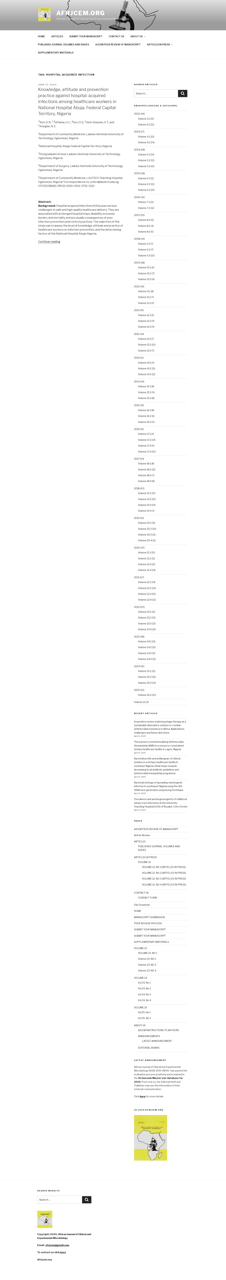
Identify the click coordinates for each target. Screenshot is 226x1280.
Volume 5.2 (144, 160)
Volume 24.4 (145, 659)
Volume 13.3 (144, 350)
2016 (136, 429)
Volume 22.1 (144, 582)
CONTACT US (116, 36)
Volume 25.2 (145, 676)
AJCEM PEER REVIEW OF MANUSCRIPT (118, 44)
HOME (41, 36)
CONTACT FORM (147, 897)
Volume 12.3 (144, 326)
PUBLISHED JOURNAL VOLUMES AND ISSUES (63, 44)
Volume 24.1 (144, 641)
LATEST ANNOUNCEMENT (157, 1041)
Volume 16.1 (144, 410)
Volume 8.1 (144, 219)
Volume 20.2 (145, 528)
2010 (137, 286)
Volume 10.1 (144, 267)
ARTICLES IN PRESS (158, 44)
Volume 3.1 (144, 118)
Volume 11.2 (144, 297)
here (63, 1252)
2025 (137, 690)
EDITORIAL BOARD (148, 1047)
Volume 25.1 (144, 671)
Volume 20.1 (144, 522)
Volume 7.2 (144, 208)
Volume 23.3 (144, 623)
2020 (137, 547)
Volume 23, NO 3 (147, 964)
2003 (137, 131)
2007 (137, 215)
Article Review (142, 835)
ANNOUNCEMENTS (149, 1036)
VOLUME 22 (144, 862)
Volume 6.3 (144, 189)
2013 (136, 357)
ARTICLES (57, 36)
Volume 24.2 (145, 647)
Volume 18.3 (144, 475)
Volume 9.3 (144, 255)
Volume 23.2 (144, 617)
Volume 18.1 (144, 463)
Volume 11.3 (144, 303)
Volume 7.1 (144, 202)
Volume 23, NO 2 (147, 958)
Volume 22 (140, 702)
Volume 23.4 (145, 629)
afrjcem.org (80, 13)
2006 (137, 197)
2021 (136, 577)
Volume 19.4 (144, 510)
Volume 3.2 (144, 124)
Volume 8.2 (144, 225)
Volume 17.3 (144, 445)
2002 (137, 113)
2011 (136, 310)
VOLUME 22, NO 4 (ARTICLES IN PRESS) (164, 884)
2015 (136, 405)
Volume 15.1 (144, 386)
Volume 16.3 (144, 422)
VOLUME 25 (140, 1007)
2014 (136, 381)
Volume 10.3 (144, 279)
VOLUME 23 (140, 948)
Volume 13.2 (144, 344)
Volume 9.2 (144, 249)
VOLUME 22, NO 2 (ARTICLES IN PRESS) (164, 872)
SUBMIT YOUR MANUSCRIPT (85, 36)
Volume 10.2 (144, 273)
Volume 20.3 (145, 534)
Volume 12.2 (144, 321)
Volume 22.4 (145, 599)
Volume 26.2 (145, 694)
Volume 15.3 (144, 398)
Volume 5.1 (144, 154)
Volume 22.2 (144, 588)
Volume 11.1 (144, 291)
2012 (136, 334)
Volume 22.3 (144, 593)
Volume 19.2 (144, 499)
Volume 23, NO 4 (147, 970)
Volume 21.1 (144, 552)
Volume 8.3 (144, 231)
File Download (142, 904)
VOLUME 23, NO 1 (147, 953)
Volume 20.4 (145, 540)
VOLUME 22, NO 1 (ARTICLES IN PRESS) (164, 867)
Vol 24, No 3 (144, 994)
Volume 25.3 (145, 682)
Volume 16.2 (144, 416)
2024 (137, 666)
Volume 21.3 (144, 564)
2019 (136, 518)
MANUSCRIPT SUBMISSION (149, 917)
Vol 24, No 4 (144, 1000)
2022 (137, 607)
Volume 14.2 (144, 368)
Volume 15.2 (144, 392)
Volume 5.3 (144, 166)
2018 (136, 488)
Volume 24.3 (145, 653)
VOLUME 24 (140, 977)
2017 (136, 458)
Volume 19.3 (144, 505)
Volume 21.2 (144, 558)
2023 (137, 636)
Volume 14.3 (144, 374)
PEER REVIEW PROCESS (148, 923)
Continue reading (49, 241)
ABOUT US (136, 36)
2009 (137, 262)
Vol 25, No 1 (144, 1012)
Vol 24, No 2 (144, 988)
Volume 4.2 (144, 142)
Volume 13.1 (144, 338)
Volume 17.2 (144, 439)
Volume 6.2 (144, 184)
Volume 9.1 (144, 243)
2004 (137, 149)
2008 (137, 238)
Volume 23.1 (144, 611)
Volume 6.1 (144, 178)
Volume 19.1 (144, 493)
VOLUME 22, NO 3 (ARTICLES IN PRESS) (164, 878)
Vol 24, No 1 (144, 982)
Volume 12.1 (144, 315)
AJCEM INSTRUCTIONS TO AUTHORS (158, 1030)
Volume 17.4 (144, 451)
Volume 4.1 (144, 136)
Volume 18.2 (144, 469)
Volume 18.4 (144, 481)
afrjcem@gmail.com (57, 1245)
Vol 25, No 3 (144, 1018)
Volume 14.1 (144, 362)
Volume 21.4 (144, 570)
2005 (137, 173)
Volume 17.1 (144, 433)
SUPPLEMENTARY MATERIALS (55, 52)
